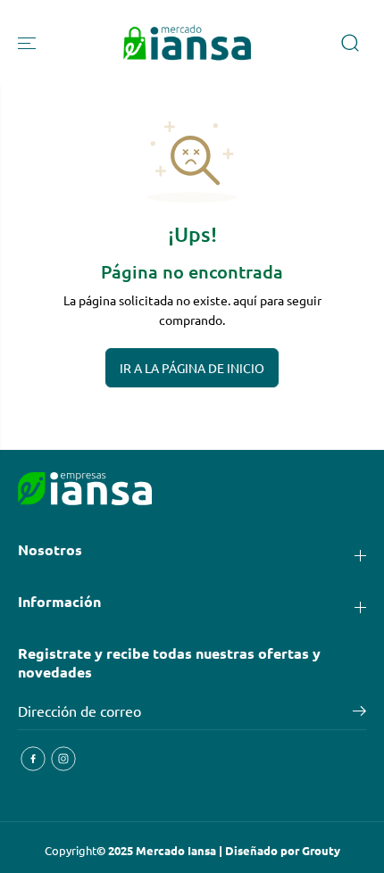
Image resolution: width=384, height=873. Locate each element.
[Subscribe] (359, 713)
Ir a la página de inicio (192, 368)
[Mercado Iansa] (188, 43)
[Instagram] (63, 759)
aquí (245, 300)
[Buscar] (350, 43)
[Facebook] (33, 759)
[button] (28, 43)
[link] (192, 489)
